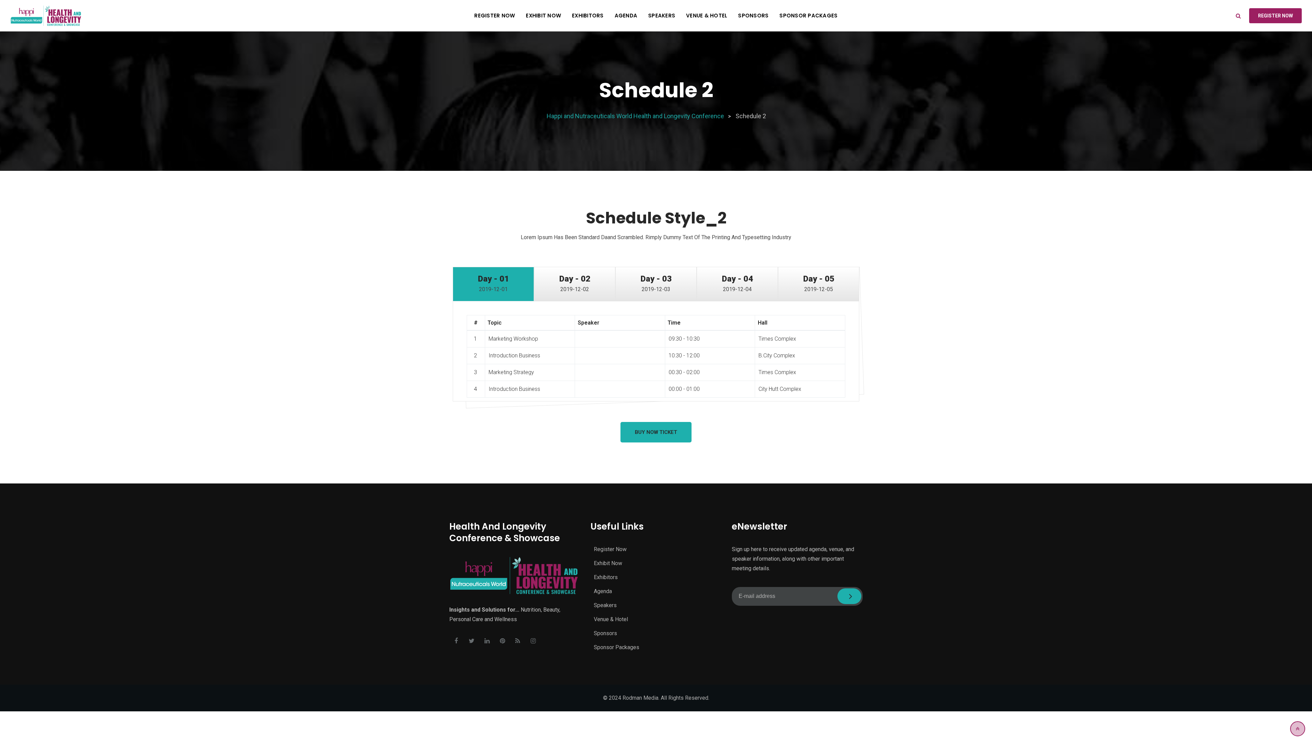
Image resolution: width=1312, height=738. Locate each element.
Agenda (626, 15)
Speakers (661, 15)
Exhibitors (588, 15)
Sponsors (753, 15)
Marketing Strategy (511, 372)
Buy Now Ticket (656, 432)
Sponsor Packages (808, 15)
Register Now (494, 15)
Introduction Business (514, 355)
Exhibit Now (543, 15)
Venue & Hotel (706, 15)
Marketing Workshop (513, 339)
